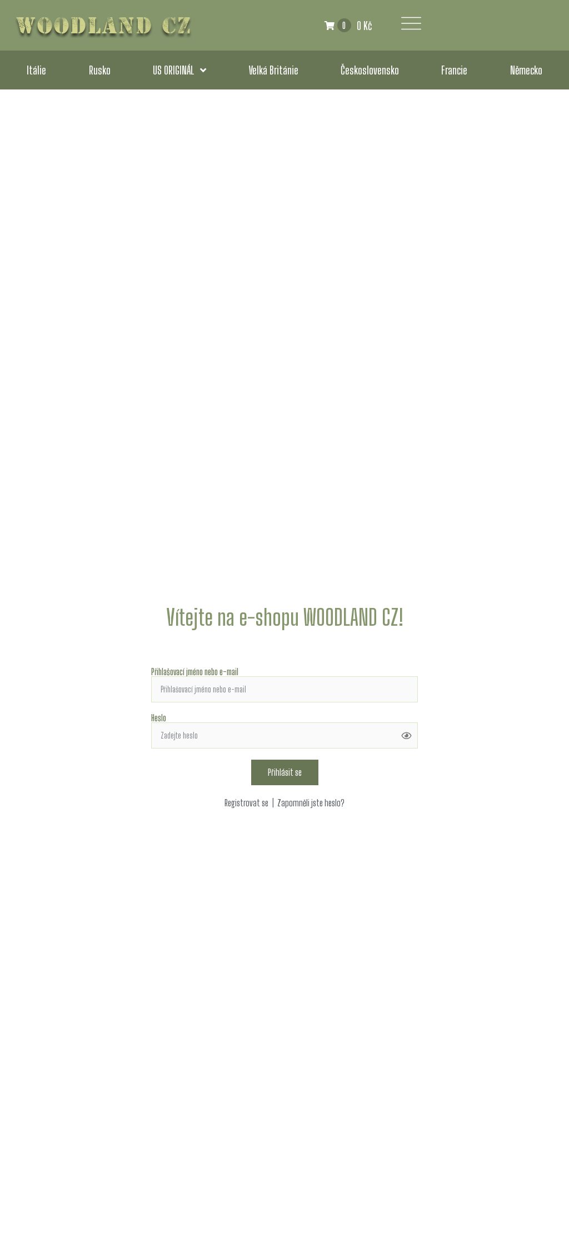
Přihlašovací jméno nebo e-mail (194, 671)
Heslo (158, 718)
